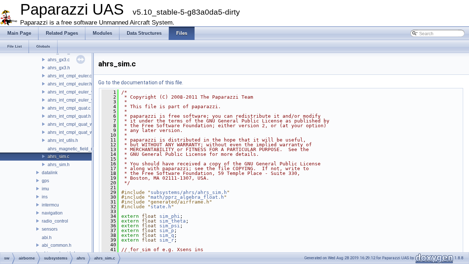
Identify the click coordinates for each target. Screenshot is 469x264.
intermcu (50, 205)
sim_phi (169, 216)
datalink (50, 172)
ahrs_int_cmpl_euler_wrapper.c (79, 92)
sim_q (166, 235)
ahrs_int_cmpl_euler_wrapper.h (79, 100)
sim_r (166, 240)
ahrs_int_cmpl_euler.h (70, 84)
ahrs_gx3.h (59, 67)
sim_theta (172, 221)
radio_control (55, 221)
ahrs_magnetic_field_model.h (77, 148)
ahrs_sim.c (58, 156)
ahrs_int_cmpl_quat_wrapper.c (78, 124)
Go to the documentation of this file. (140, 82)
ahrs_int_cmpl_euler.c (70, 75)
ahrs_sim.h (59, 164)
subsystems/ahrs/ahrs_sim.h (189, 192)
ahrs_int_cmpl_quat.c (69, 108)
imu (45, 188)
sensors (50, 229)
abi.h (47, 237)
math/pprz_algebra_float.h (187, 197)
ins (45, 196)
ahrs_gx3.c (59, 59)
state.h (161, 206)
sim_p (166, 230)
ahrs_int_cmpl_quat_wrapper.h (79, 132)
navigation (52, 213)
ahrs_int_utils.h (63, 140)
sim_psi (169, 225)
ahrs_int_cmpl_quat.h (69, 116)
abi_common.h (56, 245)
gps (45, 180)
